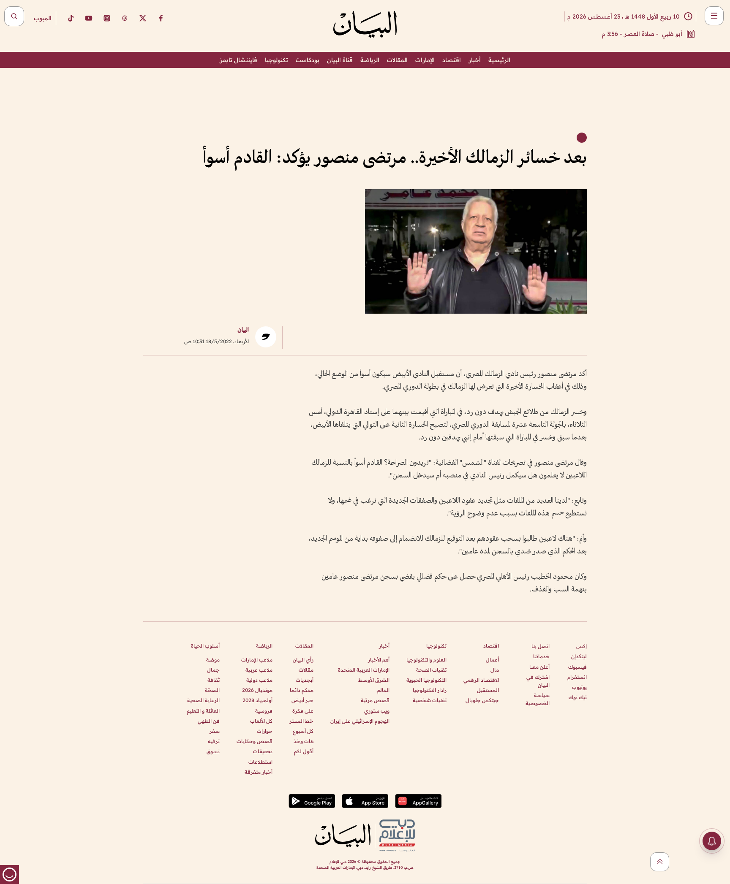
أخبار (475, 60)
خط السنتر (301, 721)
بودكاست (307, 60)
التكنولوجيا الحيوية (426, 680)
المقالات (397, 60)
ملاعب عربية (258, 670)
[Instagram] (107, 18)
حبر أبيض (302, 700)
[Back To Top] (659, 861)
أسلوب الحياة (205, 646)
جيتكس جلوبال (482, 700)
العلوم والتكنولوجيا (426, 659)
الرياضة (369, 60)
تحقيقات (262, 751)
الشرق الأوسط (374, 680)
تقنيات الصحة (431, 670)
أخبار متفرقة (258, 772)
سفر (215, 731)
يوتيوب (579, 687)
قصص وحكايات (254, 741)
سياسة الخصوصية (538, 699)
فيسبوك (577, 667)
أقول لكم (303, 751)
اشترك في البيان (538, 681)
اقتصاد (451, 60)
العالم (383, 690)
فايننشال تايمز (238, 60)
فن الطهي (209, 721)
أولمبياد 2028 (257, 700)
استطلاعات (260, 762)
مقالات (306, 670)
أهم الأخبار (379, 659)
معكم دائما (301, 690)
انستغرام (577, 677)
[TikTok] (70, 18)
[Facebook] (161, 18)
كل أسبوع (303, 731)
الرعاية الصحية (203, 700)
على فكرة (302, 711)
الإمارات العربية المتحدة (364, 670)
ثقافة (213, 680)
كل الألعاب (261, 721)
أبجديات (304, 680)
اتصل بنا (540, 646)
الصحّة (212, 690)
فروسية (263, 711)
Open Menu (714, 16)
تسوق (213, 751)
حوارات (264, 731)
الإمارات (425, 60)
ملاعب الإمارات (256, 659)
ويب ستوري (377, 711)
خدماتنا (541, 656)
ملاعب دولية (259, 680)
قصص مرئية (375, 700)
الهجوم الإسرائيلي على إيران (360, 721)
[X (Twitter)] (143, 18)
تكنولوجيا (276, 60)
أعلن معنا (539, 667)
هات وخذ (303, 741)
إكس (581, 646)
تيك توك (578, 697)
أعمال (492, 659)
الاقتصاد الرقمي (481, 680)
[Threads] (124, 18)
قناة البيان (340, 60)
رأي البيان (303, 659)
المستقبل (488, 690)
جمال (213, 670)
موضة (213, 659)
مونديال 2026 (257, 690)
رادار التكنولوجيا (430, 690)
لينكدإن (579, 656)
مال (494, 670)
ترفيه (214, 741)
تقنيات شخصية (430, 700)
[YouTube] (88, 18)
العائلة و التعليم (203, 711)
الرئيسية (499, 60)
